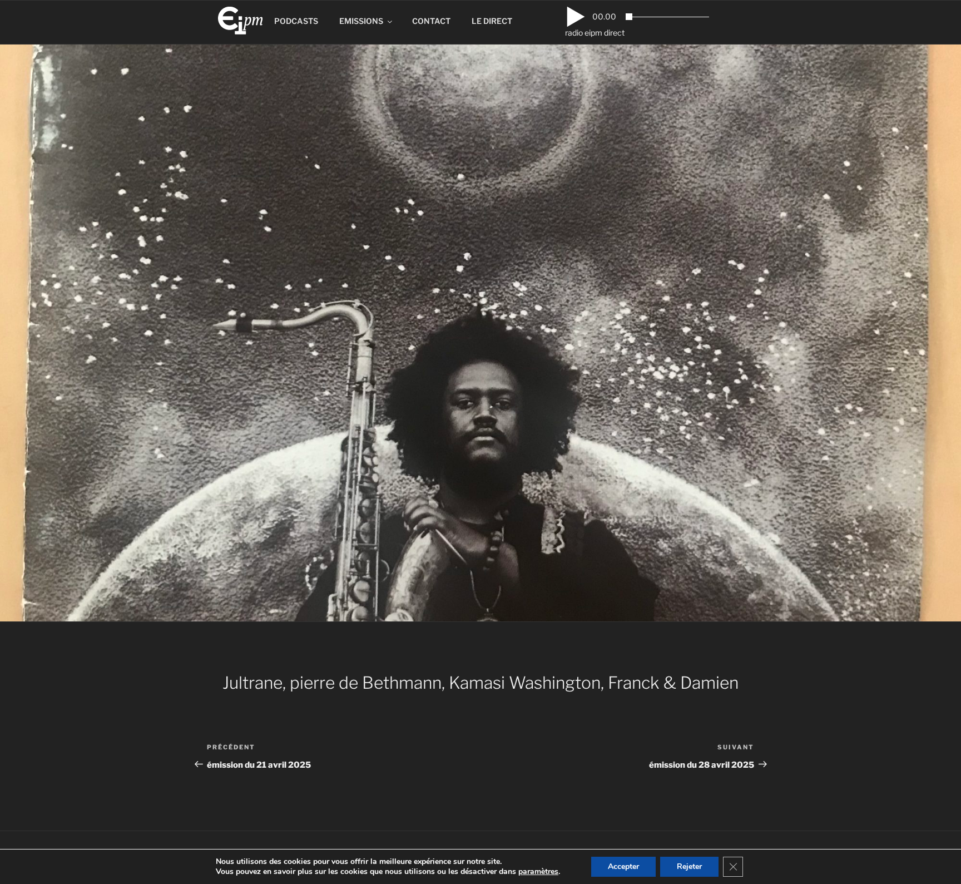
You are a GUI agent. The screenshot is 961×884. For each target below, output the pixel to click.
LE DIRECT (492, 21)
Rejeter (689, 866)
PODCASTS (296, 21)
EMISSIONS (361, 21)
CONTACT (431, 21)
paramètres (538, 872)
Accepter (623, 866)
